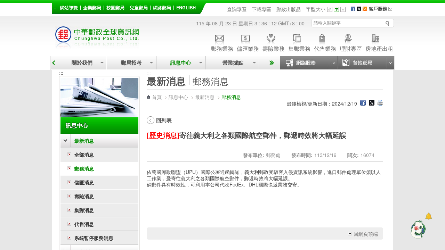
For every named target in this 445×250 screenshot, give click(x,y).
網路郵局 (162, 8)
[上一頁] (53, 62)
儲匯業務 (248, 48)
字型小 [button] (329, 9)
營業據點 (232, 63)
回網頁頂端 (366, 234)
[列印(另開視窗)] (380, 103)
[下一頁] (270, 62)
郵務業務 (222, 48)
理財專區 (351, 48)
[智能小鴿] (417, 229)
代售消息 (84, 223)
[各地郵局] (365, 62)
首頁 (157, 96)
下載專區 (261, 9)
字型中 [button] (336, 9)
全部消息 (84, 154)
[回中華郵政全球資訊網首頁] (97, 45)
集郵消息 (84, 210)
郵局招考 (131, 63)
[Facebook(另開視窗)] (353, 9)
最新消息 (84, 140)
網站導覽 (69, 8)
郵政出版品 (288, 9)
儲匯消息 (84, 182)
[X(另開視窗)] (359, 9)
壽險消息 (84, 196)
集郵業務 (299, 48)
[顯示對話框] (428, 216)
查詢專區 (236, 9)
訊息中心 (180, 63)
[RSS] (365, 9)
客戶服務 (383, 11)
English (186, 8)
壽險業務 (273, 48)
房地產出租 (379, 48)
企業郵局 (92, 8)
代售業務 (325, 48)
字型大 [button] (343, 9)
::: (56, 6)
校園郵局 (115, 8)
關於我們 (82, 63)
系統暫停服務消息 (93, 237)
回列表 (164, 120)
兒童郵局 (139, 8)
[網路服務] (308, 62)
